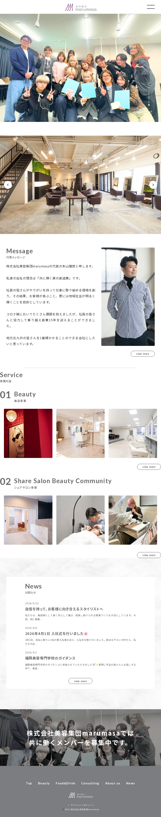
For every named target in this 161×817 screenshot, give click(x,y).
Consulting (90, 783)
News (130, 783)
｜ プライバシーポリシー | (81, 805)
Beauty (44, 783)
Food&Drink (65, 783)
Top (29, 783)
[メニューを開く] (151, 7)
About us (112, 783)
